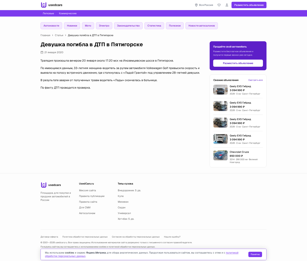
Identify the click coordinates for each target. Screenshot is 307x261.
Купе (121, 196)
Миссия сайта (87, 190)
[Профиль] (227, 5)
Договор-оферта (49, 236)
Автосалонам (87, 213)
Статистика (154, 25)
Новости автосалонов (201, 25)
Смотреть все (255, 80)
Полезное (175, 25)
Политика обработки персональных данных (85, 236)
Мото (88, 25)
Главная (45, 35)
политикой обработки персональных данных (132, 246)
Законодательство (128, 25)
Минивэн (123, 201)
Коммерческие (68, 13)
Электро (104, 25)
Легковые (48, 13)
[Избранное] (219, 5)
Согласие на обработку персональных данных (136, 236)
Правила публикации (91, 196)
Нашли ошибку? (172, 236)
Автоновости (51, 25)
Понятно (255, 254)
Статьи (59, 35)
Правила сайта (88, 201)
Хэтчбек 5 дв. (126, 218)
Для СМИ (84, 207)
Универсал (124, 213)
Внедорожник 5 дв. (129, 190)
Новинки (72, 25)
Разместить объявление (249, 5)
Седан (121, 207)
